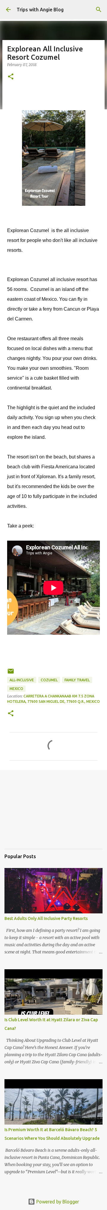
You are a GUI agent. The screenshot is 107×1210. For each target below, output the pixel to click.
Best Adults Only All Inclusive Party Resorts (46, 918)
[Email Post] (10, 673)
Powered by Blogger (57, 1201)
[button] (10, 77)
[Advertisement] (34, 814)
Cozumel (49, 680)
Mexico (16, 689)
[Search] (98, 9)
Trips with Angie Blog (40, 9)
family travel (77, 680)
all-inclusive (22, 680)
